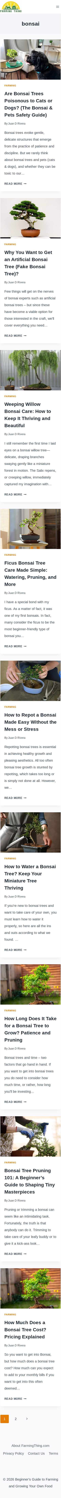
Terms (53, 1453)
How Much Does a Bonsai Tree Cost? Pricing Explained (25, 1329)
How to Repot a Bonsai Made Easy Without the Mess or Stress (30, 722)
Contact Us (36, 1453)
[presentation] (30, 59)
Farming (10, 85)
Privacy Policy (13, 1453)
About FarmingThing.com (30, 1446)
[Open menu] (58, 6)
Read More (15, 183)
